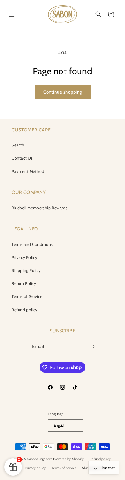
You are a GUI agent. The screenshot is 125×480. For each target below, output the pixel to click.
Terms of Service (27, 296)
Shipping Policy (26, 270)
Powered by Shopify (68, 459)
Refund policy (25, 309)
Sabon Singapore (40, 459)
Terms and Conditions (32, 244)
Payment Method (28, 171)
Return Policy (24, 283)
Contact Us (22, 158)
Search (18, 145)
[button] (11, 14)
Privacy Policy (24, 257)
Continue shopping (62, 92)
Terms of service (63, 468)
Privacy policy (35, 468)
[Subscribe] (92, 346)
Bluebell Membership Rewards (39, 207)
